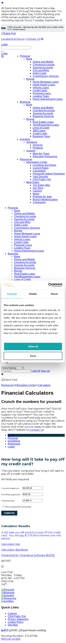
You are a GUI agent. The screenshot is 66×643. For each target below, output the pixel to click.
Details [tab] (33, 293)
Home (11, 435)
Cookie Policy (16, 622)
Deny (33, 355)
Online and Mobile (24, 213)
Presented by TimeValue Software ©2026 (28, 555)
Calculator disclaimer (14, 549)
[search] (42, 38)
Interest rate (8, 500)
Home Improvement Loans (29, 250)
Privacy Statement (18, 619)
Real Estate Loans (24, 273)
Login (4, 44)
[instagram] (7, 630)
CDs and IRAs (22, 222)
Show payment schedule (17, 506)
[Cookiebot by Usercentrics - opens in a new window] (48, 285)
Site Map (13, 625)
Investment (14, 441)
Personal (13, 207)
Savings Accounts (24, 219)
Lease (11, 446)
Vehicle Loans (22, 239)
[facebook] (5, 630)
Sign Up (45, 371)
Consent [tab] (12, 293)
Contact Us (33, 38)
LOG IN (36, 371)
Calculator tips (10, 544)
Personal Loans (23, 245)
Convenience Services (27, 228)
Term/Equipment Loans (27, 276)
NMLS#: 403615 (11, 638)
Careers (12, 613)
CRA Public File (17, 616)
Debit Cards (21, 225)
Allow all (33, 346)
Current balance (10, 488)
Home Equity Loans (25, 236)
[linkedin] (2, 630)
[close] (2, 2)
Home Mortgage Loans (27, 233)
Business (13, 253)
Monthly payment (10, 494)
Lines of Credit (22, 279)
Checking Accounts (25, 216)
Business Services (24, 268)
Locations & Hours (12, 38)
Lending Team (22, 248)
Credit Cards (21, 242)
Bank (17, 210)
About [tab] (54, 293)
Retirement (14, 443)
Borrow (18, 230)
